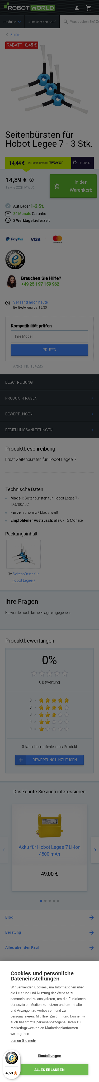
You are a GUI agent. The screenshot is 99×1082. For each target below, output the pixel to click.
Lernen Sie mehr (23, 1041)
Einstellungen (50, 1055)
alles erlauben (49, 1069)
